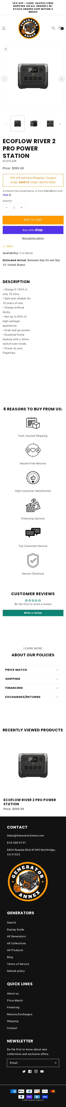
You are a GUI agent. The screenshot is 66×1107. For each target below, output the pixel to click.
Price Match (15, 1000)
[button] (53, 28)
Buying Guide (15, 929)
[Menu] (3, 28)
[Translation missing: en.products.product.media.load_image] (18, 123)
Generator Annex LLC (36, 1100)
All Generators (16, 936)
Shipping (12, 1021)
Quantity (7, 201)
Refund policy (16, 971)
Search (11, 922)
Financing (13, 1007)
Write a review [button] (33, 612)
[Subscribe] (55, 1063)
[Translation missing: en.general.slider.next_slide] (60, 123)
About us (13, 993)
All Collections (16, 943)
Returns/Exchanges (19, 1014)
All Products (15, 950)
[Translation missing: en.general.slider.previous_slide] (5, 123)
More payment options (33, 238)
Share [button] (10, 246)
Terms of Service (18, 964)
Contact (12, 1028)
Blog (10, 957)
